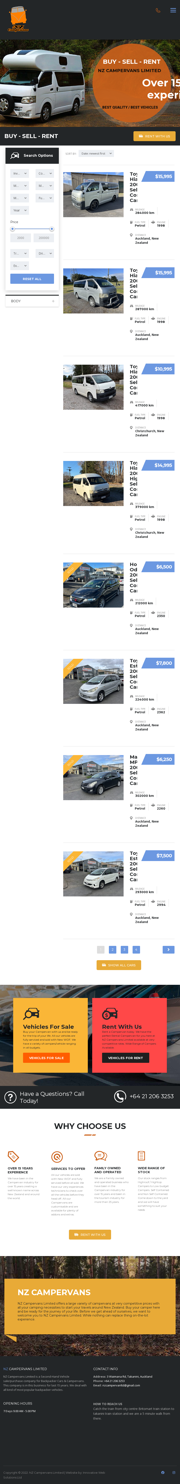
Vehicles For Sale (46, 1058)
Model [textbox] (43, 186)
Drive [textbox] (42, 253)
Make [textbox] (17, 186)
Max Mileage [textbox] (21, 198)
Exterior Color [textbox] (21, 266)
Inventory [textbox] (20, 173)
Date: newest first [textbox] (93, 153)
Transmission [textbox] (21, 253)
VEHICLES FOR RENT (125, 1058)
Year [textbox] (16, 210)
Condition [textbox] (45, 173)
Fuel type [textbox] (45, 198)
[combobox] (19, 173)
